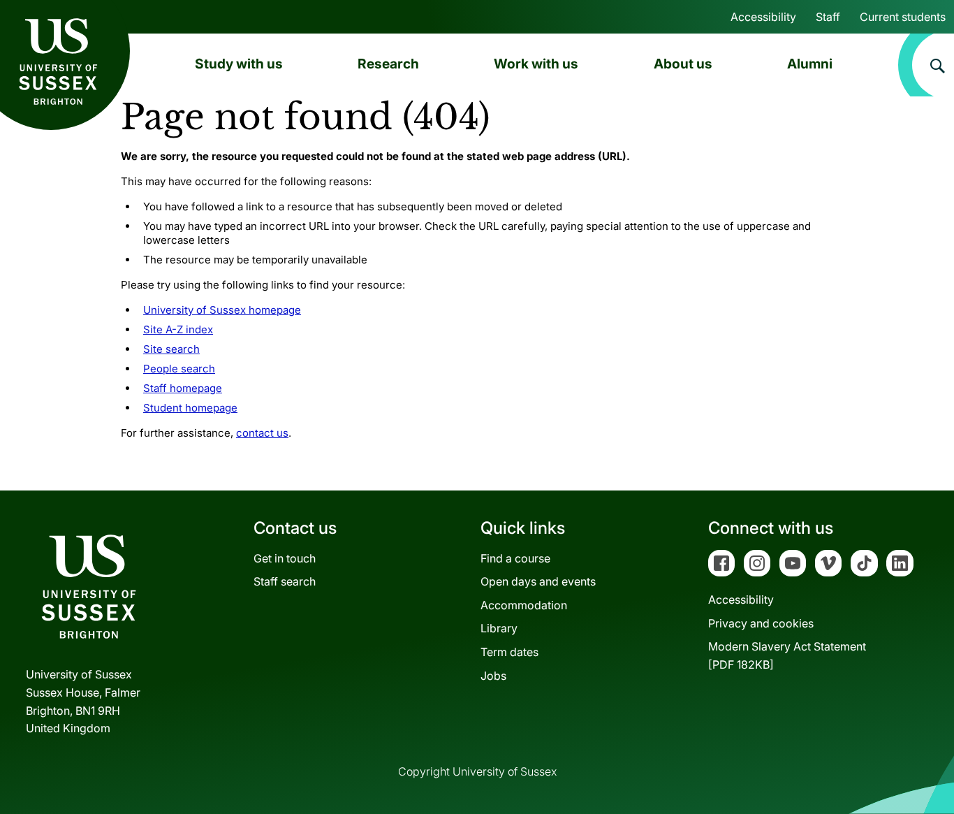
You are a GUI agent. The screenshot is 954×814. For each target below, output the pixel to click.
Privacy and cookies (761, 623)
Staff (828, 17)
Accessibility (763, 17)
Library (499, 628)
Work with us (536, 63)
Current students (903, 17)
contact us (262, 432)
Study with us (239, 63)
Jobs (493, 676)
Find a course (515, 558)
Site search (171, 349)
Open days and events (538, 581)
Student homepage (190, 407)
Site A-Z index (178, 329)
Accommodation (523, 605)
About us (683, 63)
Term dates (509, 652)
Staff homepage (182, 388)
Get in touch (285, 558)
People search (179, 368)
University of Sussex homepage (222, 310)
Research (388, 63)
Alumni (809, 63)
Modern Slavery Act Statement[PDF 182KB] (787, 655)
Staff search (285, 581)
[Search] (926, 65)
